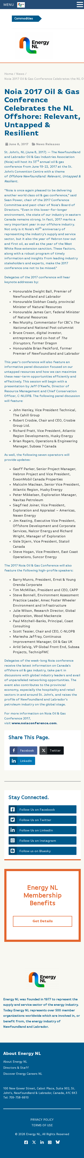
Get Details (43, 921)
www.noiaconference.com (34, 723)
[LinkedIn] (42, 1143)
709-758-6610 (19, 1097)
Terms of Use (42, 1125)
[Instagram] (49, 1143)
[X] (34, 1143)
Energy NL (33, 1134)
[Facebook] (26, 1143)
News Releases (48, 144)
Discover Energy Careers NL (22, 1073)
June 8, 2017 (18, 144)
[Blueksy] (58, 1143)
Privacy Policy (42, 1119)
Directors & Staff (16, 1067)
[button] (80, 5)
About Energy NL (15, 1061)
